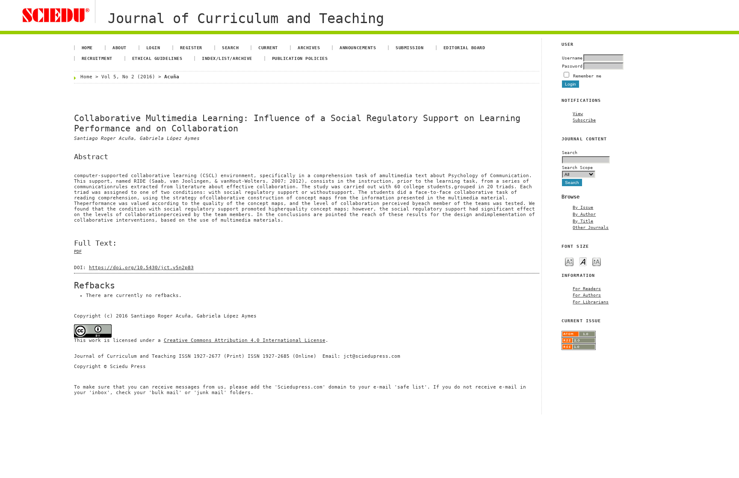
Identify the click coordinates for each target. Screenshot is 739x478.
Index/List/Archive (227, 58)
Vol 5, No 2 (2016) (128, 77)
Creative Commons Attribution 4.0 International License (244, 340)
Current (268, 47)
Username (572, 57)
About (119, 47)
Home (87, 47)
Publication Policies (300, 58)
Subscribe (584, 119)
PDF (78, 251)
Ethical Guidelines (157, 58)
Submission (409, 47)
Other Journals (591, 227)
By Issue (583, 207)
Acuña (171, 77)
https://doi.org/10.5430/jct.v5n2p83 (141, 267)
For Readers (587, 288)
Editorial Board (464, 47)
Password (572, 65)
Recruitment (97, 58)
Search (230, 47)
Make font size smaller (569, 261)
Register (191, 47)
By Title (583, 220)
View (578, 113)
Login (153, 47)
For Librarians (591, 301)
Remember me (587, 75)
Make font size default (583, 261)
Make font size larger (596, 261)
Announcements (358, 47)
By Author (584, 214)
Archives (309, 47)
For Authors (587, 294)
